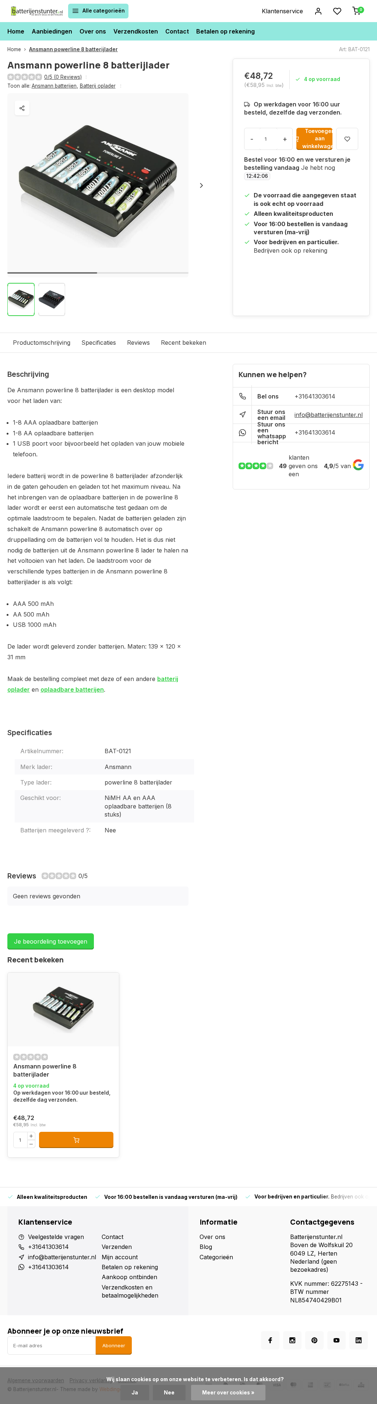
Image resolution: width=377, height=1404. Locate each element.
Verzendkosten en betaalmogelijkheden (130, 1291)
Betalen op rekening (225, 31)
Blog (206, 1246)
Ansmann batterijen (55, 86)
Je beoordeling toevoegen (50, 941)
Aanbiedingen (52, 31)
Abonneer (113, 1345)
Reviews (138, 342)
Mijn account (120, 1257)
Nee (169, 1393)
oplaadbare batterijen (72, 689)
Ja (134, 1393)
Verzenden (117, 1246)
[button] (201, 185)
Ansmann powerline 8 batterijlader (73, 49)
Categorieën (216, 1257)
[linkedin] (358, 1340)
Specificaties (98, 342)
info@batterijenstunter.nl (329, 414)
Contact (177, 31)
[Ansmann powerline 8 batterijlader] (63, 1009)
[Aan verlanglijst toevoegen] (18, 983)
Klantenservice (282, 11)
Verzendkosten (135, 31)
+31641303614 (315, 396)
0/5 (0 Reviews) (63, 77)
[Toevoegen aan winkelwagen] (76, 1140)
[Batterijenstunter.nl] (37, 11)
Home (15, 31)
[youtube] (336, 1340)
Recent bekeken (183, 342)
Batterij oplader (98, 86)
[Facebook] (270, 1340)
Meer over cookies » (228, 1393)
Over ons (93, 31)
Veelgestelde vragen (56, 1236)
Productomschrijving (41, 342)
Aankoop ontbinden (129, 1277)
